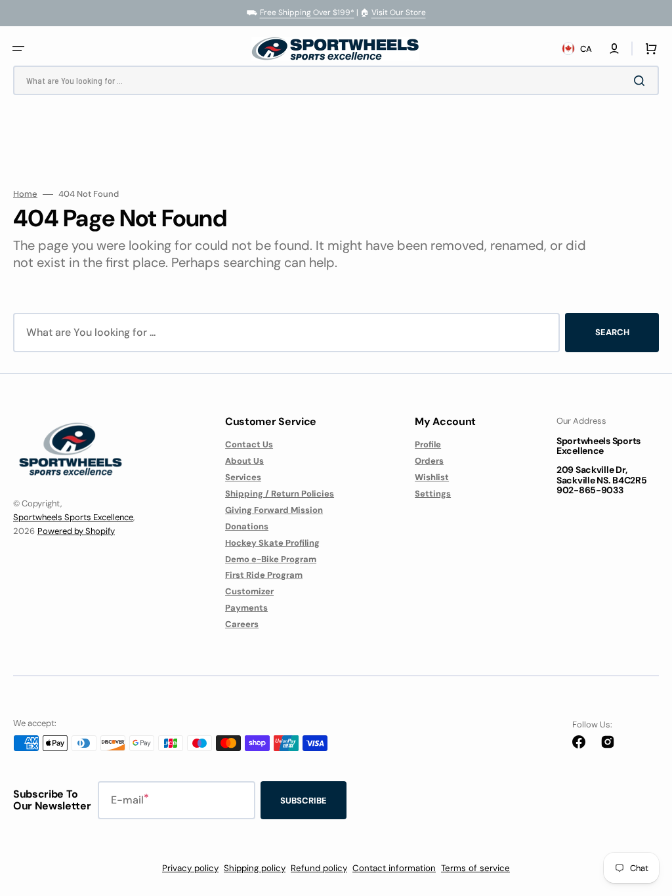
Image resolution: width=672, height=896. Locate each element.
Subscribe (303, 800)
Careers (242, 624)
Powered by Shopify (76, 531)
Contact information (394, 868)
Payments (246, 607)
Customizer (249, 591)
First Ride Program (264, 574)
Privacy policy (190, 868)
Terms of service (475, 868)
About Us (244, 460)
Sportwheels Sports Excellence (73, 517)
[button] (18, 48)
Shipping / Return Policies (279, 493)
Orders (429, 460)
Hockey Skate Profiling (272, 542)
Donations (246, 526)
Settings (433, 493)
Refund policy (319, 868)
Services (243, 477)
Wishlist (432, 477)
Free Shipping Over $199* (307, 12)
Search (612, 332)
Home (25, 194)
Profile (428, 444)
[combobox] (336, 80)
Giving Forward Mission (274, 510)
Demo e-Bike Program (270, 559)
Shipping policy (254, 868)
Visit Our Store (398, 12)
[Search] (642, 80)
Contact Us (249, 444)
